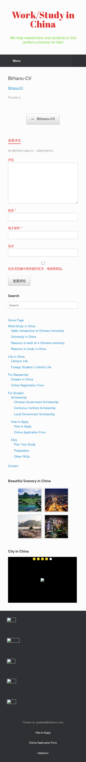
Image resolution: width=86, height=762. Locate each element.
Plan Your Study (25, 444)
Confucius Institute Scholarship (34, 408)
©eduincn (43, 753)
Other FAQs (22, 456)
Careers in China (22, 379)
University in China (23, 336)
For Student (16, 393)
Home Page (16, 320)
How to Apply (20, 421)
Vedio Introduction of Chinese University (37, 330)
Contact (13, 466)
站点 (11, 246)
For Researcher (18, 374)
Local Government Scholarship (34, 414)
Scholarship (19, 397)
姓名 (12, 210)
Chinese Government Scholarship (36, 402)
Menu (17, 60)
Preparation (21, 450)
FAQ (14, 440)
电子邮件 (15, 228)
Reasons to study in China (28, 349)
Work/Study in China (21, 326)
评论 (11, 159)
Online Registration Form (27, 385)
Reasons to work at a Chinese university (38, 343)
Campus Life (19, 361)
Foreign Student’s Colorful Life (31, 367)
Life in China (16, 356)
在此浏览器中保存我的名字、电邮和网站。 (36, 268)
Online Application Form (30, 432)
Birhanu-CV (15, 88)
